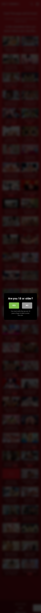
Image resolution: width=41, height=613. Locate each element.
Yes (14, 305)
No (27, 305)
